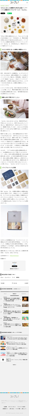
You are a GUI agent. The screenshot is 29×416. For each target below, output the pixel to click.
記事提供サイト (5, 408)
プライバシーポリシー (12, 406)
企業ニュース (24, 408)
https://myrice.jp (14, 255)
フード (13, 277)
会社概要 (5, 406)
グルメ (2, 277)
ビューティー (8, 277)
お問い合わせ (12, 408)
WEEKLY (14, 293)
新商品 (17, 277)
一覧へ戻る (15, 283)
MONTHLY (24, 293)
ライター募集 (18, 408)
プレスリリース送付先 (21, 406)
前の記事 (2, 283)
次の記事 (26, 283)
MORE (14, 364)
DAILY (5, 293)
